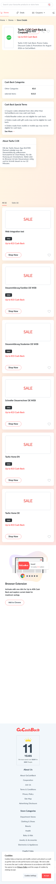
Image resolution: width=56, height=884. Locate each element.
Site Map (28, 799)
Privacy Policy (28, 794)
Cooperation (28, 780)
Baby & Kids (28, 835)
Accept (46, 876)
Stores (6, 13)
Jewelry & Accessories (28, 840)
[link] (2, 20)
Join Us (28, 785)
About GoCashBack (28, 776)
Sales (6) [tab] (15, 203)
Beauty (28, 826)
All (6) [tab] (4, 203)
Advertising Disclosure (28, 803)
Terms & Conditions (28, 789)
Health (28, 831)
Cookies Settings (30, 876)
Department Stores (28, 817)
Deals (22, 13)
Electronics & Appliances (28, 845)
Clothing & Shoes (28, 822)
